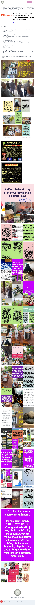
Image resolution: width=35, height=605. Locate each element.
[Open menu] (33, 2)
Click (14, 22)
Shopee (29, 2)
